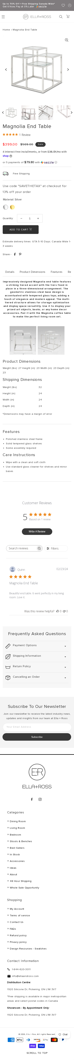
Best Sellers (17, 847)
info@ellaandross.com (25, 976)
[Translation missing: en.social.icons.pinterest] (20, 254)
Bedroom (15, 834)
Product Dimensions (32, 272)
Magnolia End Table (25, 29)
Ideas (13, 867)
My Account (17, 908)
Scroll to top (37, 1052)
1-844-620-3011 (21, 969)
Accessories (17, 861)
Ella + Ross (31, 1034)
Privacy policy (18, 942)
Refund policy (18, 935)
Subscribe (37, 736)
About (13, 874)
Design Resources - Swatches (28, 948)
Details (9, 272)
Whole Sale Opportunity (24, 887)
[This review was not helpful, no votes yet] (64, 611)
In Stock (15, 854)
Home (6, 29)
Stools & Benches (21, 841)
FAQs (13, 928)
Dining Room (18, 821)
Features (57, 272)
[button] (61, 17)
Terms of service (20, 915)
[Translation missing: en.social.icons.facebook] (15, 254)
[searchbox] (21, 548)
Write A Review (37, 531)
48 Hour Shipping (21, 881)
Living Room (17, 827)
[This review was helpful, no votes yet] (57, 611)
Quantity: (8, 218)
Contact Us (17, 922)
